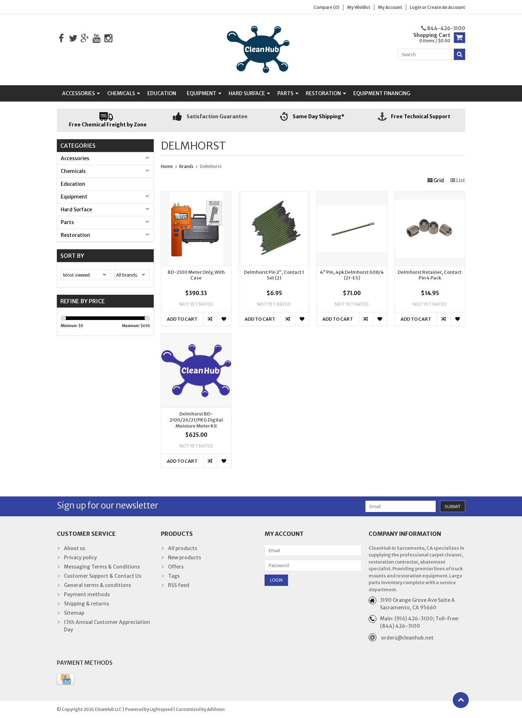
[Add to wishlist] (224, 319)
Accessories (78, 93)
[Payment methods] (66, 679)
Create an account (446, 7)
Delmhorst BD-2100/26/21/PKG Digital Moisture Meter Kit (196, 420)
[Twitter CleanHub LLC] (73, 38)
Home (167, 166)
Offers (176, 567)
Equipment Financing (381, 93)
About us (74, 548)
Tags (174, 576)
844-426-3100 (445, 28)
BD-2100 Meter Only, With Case (196, 275)
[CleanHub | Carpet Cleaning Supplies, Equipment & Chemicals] (261, 49)
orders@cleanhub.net (407, 638)
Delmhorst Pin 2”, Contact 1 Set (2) (274, 275)
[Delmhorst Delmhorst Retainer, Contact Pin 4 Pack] (430, 195)
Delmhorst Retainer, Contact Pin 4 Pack (430, 275)
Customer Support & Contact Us (102, 576)
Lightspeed (161, 709)
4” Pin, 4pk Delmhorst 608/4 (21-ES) (352, 275)
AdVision (216, 709)
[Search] (459, 54)
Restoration (323, 93)
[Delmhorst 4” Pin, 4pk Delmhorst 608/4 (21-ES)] (352, 195)
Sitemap (74, 613)
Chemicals (121, 93)
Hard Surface (247, 93)
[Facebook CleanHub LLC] (61, 38)
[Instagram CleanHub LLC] (108, 38)
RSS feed (178, 585)
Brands (186, 166)
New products (184, 557)
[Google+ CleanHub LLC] (84, 38)
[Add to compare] (210, 319)
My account (390, 7)
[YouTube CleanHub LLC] (96, 38)
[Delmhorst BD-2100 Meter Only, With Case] (196, 195)
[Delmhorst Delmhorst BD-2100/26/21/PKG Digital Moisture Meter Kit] (196, 337)
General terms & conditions (97, 585)
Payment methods (87, 594)
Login (416, 7)
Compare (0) (326, 7)
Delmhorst (211, 166)
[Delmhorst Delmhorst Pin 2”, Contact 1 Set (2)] (274, 195)
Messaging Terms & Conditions (102, 567)
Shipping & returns (86, 603)
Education (161, 93)
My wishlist (358, 7)
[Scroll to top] (461, 700)
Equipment (201, 93)
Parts (285, 93)
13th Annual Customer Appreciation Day (107, 626)
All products (182, 548)
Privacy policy (80, 557)
